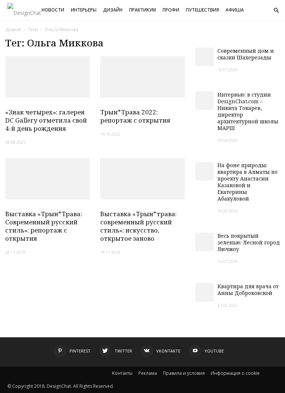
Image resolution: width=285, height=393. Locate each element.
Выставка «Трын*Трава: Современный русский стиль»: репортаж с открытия (43, 226)
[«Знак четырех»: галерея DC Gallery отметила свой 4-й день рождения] (47, 77)
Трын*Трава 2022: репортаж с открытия (135, 116)
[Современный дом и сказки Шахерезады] (204, 57)
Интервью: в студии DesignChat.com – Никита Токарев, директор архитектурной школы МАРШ (247, 111)
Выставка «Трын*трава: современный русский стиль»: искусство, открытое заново (138, 226)
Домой (13, 29)
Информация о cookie (235, 373)
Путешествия (202, 10)
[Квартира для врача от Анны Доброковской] (204, 292)
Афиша (235, 10)
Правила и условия (184, 373)
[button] (276, 10)
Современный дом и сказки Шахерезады (245, 54)
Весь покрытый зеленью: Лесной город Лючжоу (248, 242)
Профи (171, 10)
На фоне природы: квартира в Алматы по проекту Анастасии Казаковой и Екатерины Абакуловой (247, 182)
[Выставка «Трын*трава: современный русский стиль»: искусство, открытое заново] (142, 179)
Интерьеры (83, 10)
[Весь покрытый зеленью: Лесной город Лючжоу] (204, 242)
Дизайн (112, 10)
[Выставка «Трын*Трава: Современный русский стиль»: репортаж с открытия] (47, 179)
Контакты (122, 373)
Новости (53, 10)
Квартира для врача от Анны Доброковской (248, 289)
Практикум (142, 10)
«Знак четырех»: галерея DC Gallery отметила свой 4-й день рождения (46, 120)
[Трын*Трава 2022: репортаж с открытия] (142, 77)
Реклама (147, 373)
